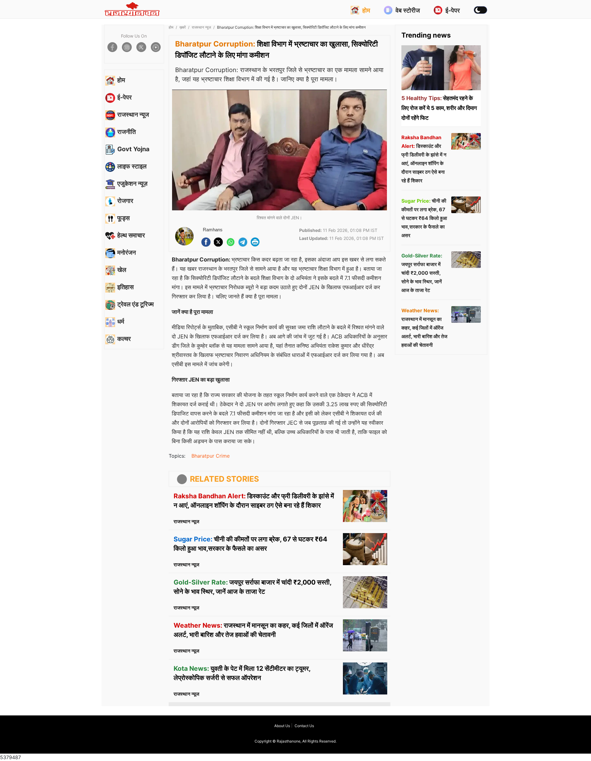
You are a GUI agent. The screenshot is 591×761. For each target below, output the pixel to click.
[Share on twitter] (141, 47)
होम (366, 10)
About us (282, 725)
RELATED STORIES (224, 479)
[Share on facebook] (112, 47)
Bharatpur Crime (210, 456)
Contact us (304, 725)
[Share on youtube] (156, 47)
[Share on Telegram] (242, 242)
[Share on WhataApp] (230, 242)
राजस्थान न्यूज (201, 27)
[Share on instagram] (127, 47)
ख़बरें (182, 27)
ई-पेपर (452, 10)
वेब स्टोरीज (408, 10)
